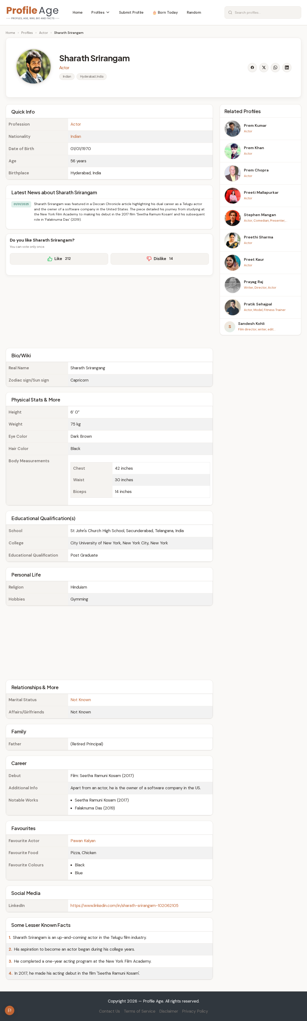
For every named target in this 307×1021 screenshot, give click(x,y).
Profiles (27, 32)
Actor (43, 32)
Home (10, 32)
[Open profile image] (34, 67)
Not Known (81, 699)
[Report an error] (9, 1010)
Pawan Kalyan (83, 840)
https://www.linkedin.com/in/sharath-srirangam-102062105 (124, 905)
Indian (76, 136)
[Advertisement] (109, 311)
